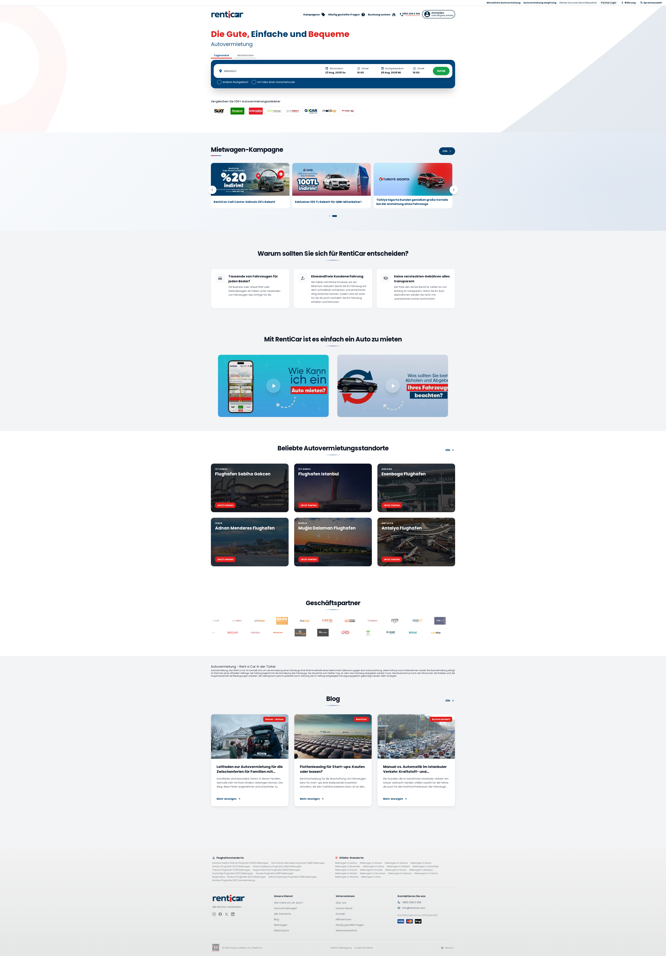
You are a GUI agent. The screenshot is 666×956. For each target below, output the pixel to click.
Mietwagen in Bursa (421, 863)
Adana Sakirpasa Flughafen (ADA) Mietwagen (277, 866)
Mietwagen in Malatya (421, 870)
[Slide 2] (334, 216)
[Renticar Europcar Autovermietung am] (237, 111)
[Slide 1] (330, 216)
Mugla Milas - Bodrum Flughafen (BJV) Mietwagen (239, 876)
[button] (438, 14)
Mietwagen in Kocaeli (371, 870)
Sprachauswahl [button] (652, 2)
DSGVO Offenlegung (341, 947)
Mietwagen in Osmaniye (372, 873)
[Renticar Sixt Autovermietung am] (219, 111)
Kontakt (340, 914)
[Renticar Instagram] (214, 914)
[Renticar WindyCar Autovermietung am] (348, 111)
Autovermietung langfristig (539, 2)
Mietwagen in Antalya (396, 863)
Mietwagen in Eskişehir (398, 866)
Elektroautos (281, 930)
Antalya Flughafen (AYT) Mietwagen (231, 866)
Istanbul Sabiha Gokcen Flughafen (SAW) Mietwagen (240, 863)
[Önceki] (212, 190)
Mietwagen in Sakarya (400, 873)
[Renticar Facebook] (220, 914)
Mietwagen (280, 925)
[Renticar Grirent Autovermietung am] (292, 111)
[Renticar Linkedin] (232, 914)
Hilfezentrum (343, 919)
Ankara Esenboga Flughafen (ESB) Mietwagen (292, 876)
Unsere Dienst (344, 908)
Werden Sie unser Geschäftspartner (578, 2)
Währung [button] (630, 2)
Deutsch (449, 947)
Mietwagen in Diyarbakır (347, 866)
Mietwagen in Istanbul (346, 876)
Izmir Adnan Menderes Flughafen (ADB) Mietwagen (298, 863)
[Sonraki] (454, 190)
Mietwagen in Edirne (373, 866)
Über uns (341, 902)
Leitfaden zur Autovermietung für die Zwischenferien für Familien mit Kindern (250, 771)
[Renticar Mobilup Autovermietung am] (329, 111)
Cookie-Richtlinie (364, 947)
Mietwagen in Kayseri (346, 870)
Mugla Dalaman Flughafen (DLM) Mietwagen (276, 870)
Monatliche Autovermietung (503, 2)
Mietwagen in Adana (346, 863)
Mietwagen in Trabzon (426, 873)
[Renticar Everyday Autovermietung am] (256, 111)
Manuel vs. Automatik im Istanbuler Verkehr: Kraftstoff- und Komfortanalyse (415, 771)
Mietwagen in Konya (396, 870)
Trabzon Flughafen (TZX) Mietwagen (231, 870)
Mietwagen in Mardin (346, 873)
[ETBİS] (215, 948)
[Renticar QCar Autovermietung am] (311, 111)
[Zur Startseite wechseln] (227, 14)
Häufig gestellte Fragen (350, 925)
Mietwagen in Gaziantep (425, 866)
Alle (447, 450)
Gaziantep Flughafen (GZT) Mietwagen (232, 873)
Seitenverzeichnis (346, 930)
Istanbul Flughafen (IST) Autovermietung (233, 880)
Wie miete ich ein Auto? (288, 902)
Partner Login (608, 2)
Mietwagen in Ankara (371, 863)
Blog (276, 919)
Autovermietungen (285, 908)
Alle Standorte (282, 914)
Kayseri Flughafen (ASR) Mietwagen (274, 873)
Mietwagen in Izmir (371, 876)
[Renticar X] (226, 914)
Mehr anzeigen (227, 799)
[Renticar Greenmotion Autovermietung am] (274, 111)
